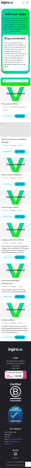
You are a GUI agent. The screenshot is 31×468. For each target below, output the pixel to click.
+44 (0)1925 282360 (15, 439)
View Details (7, 116)
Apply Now (19, 116)
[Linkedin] (15, 454)
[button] (27, 2)
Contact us (8, 444)
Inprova (6, 107)
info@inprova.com (14, 441)
